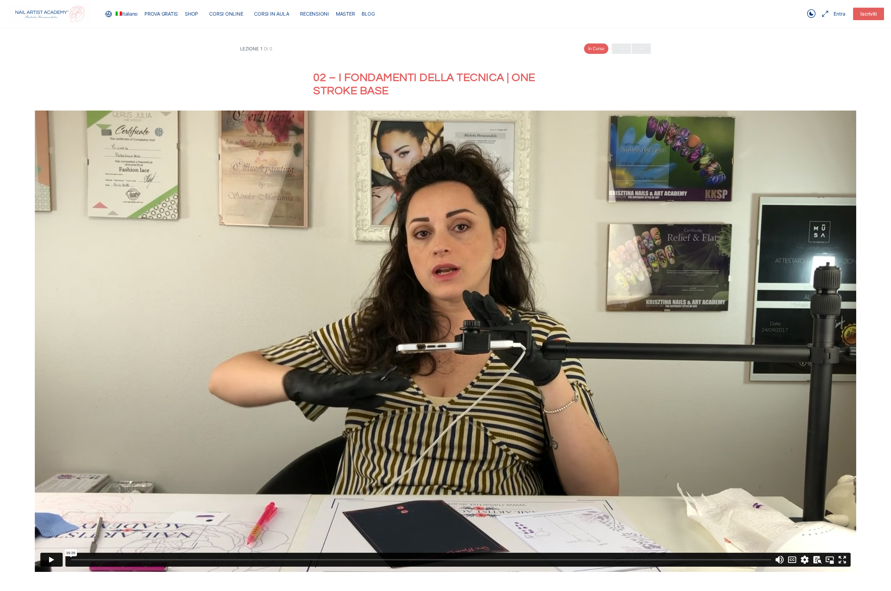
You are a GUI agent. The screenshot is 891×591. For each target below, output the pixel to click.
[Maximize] (823, 14)
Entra (839, 14)
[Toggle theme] (811, 14)
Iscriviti (868, 14)
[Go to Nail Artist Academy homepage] (50, 13)
